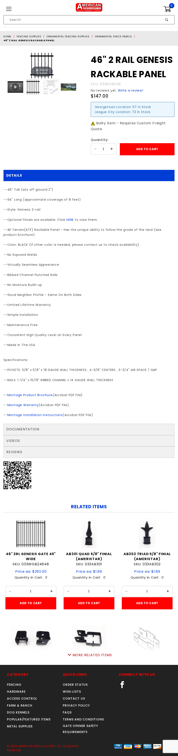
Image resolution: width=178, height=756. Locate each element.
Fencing (14, 684)
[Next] (46, 65)
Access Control (22, 698)
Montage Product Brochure (30, 395)
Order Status (75, 684)
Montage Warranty (23, 405)
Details (14, 175)
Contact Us (74, 698)
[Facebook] (124, 686)
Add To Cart (31, 603)
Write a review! (130, 90)
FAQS (67, 712)
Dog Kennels (18, 712)
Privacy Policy (76, 705)
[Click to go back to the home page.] (89, 9)
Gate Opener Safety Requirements (80, 729)
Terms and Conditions (83, 719)
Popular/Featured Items (29, 719)
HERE (70, 220)
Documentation (22, 429)
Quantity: (100, 139)
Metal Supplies (20, 726)
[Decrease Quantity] (95, 149)
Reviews (14, 451)
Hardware (16, 691)
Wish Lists (72, 691)
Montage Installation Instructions (35, 415)
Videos (13, 440)
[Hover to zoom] (42, 65)
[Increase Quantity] (111, 149)
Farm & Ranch (19, 705)
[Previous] (37, 65)
